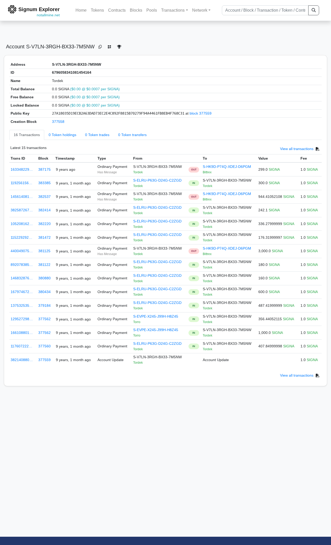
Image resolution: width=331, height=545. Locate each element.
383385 (44, 183)
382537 (44, 197)
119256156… (21, 183)
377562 (44, 319)
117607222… (21, 346)
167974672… (22, 292)
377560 (44, 346)
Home (81, 10)
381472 (44, 237)
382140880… (22, 360)
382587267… (22, 210)
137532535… (22, 305)
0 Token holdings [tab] (62, 135)
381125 (44, 251)
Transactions (173, 10)
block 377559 (201, 113)
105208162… (22, 224)
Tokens (97, 10)
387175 (44, 169)
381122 (44, 265)
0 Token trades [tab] (97, 135)
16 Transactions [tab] (27, 135)
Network (199, 10)
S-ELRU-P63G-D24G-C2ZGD (157, 180)
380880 (44, 278)
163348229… (22, 169)
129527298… (22, 319)
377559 (44, 360)
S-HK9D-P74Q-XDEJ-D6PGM (227, 167)
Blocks (136, 10)
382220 (44, 224)
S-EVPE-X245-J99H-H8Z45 (155, 316)
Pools (151, 10)
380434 (44, 292)
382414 (44, 210)
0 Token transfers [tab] (132, 135)
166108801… (22, 333)
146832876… (22, 278)
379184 (44, 305)
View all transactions (296, 149)
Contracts (117, 10)
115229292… (21, 237)
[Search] (313, 10)
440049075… (22, 251)
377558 (58, 122)
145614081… (22, 197)
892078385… (22, 265)
